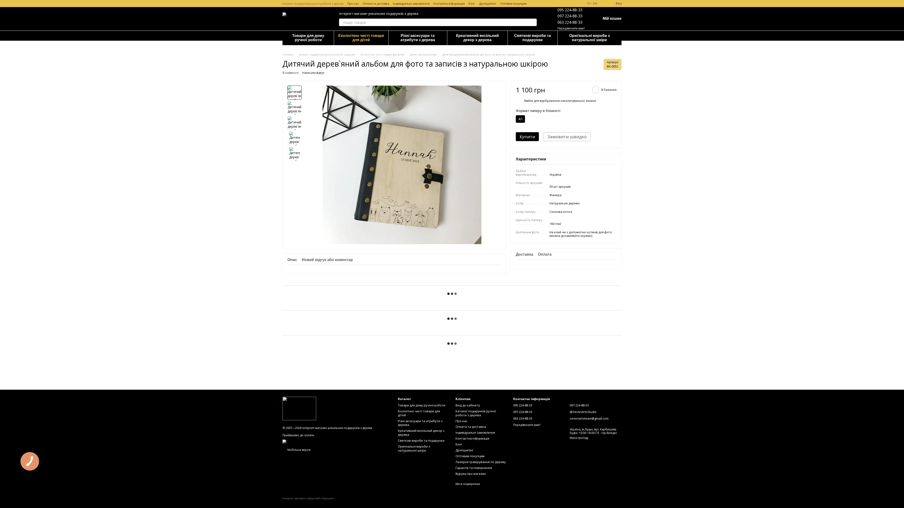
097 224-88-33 (569, 16)
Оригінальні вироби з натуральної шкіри (589, 38)
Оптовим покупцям (513, 4)
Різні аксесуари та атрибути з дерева (417, 38)
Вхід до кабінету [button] (468, 405)
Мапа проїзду (579, 438)
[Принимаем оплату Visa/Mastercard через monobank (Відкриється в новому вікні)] (321, 441)
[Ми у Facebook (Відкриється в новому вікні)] (574, 3)
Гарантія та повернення (474, 468)
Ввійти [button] (528, 101)
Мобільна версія (299, 450)
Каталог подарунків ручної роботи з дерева (313, 4)
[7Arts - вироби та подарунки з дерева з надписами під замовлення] (299, 408)
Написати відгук (313, 73)
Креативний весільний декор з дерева (477, 38)
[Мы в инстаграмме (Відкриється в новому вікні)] (580, 3)
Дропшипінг (487, 4)
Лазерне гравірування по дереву (481, 462)
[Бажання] (603, 3)
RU (589, 3)
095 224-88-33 (569, 9)
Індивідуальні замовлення (411, 4)
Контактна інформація (449, 4)
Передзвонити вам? (571, 28)
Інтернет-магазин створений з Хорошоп (308, 498)
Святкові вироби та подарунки (532, 38)
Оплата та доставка (376, 4)
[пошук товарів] (533, 22)
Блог (471, 4)
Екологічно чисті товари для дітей (361, 38)
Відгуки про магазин (471, 474)
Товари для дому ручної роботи (308, 38)
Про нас (353, 4)
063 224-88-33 (569, 22)
